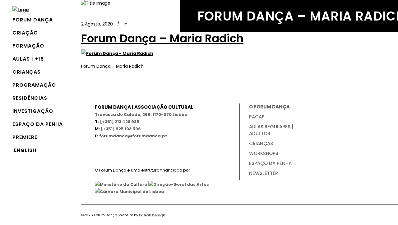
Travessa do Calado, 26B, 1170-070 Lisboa (141, 114)
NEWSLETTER (263, 173)
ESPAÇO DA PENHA (270, 163)
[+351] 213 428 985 (119, 122)
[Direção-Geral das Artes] (178, 184)
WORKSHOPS (263, 153)
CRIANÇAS (261, 143)
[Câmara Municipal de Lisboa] (129, 192)
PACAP (257, 116)
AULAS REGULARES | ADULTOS (271, 130)
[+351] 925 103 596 (121, 129)
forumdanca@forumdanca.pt (133, 136)
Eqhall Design (152, 215)
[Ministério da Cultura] (121, 184)
